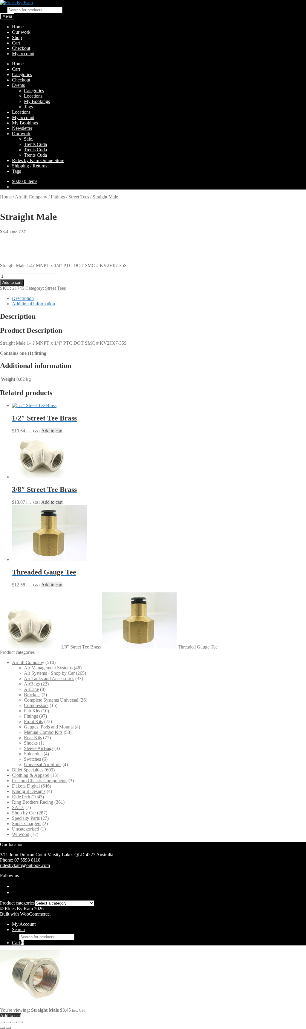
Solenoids (33, 753)
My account (23, 53)
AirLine (31, 689)
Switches (32, 759)
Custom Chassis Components (39, 780)
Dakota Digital (26, 785)
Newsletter (22, 128)
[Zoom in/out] (2, 1022)
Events (18, 85)
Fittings (58, 196)
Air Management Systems (48, 667)
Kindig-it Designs (28, 791)
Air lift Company (31, 196)
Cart (16, 42)
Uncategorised (25, 828)
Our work (21, 32)
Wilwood (20, 834)
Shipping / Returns (29, 165)
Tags (28, 106)
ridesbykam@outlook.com (25, 865)
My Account (24, 924)
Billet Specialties (27, 769)
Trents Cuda (35, 144)
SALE (18, 807)
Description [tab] (23, 298)
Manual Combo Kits (43, 732)
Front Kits (33, 721)
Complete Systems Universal (51, 700)
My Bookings (37, 101)
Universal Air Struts (42, 764)
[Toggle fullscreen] (8, 1022)
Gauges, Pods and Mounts (49, 726)
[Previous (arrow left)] (2, 1028)
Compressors (36, 705)
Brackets (32, 694)
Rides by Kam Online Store (38, 160)
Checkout (21, 48)
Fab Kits (32, 710)
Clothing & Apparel (30, 775)
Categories (22, 74)
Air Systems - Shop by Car (49, 673)
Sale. (28, 138)
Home (18, 26)
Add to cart (12, 282)
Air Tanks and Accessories (49, 678)
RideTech (21, 796)
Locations (33, 95)
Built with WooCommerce (25, 913)
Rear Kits (33, 737)
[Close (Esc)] (20, 1022)
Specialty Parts (26, 818)
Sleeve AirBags (38, 748)
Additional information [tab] (33, 303)
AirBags (32, 683)
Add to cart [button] (51, 430)
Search (18, 929)
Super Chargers (26, 823)
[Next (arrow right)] (8, 1028)
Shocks (31, 742)
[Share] (14, 1022)
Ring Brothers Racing (32, 802)
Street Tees (78, 196)
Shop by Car (24, 812)
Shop (17, 37)
